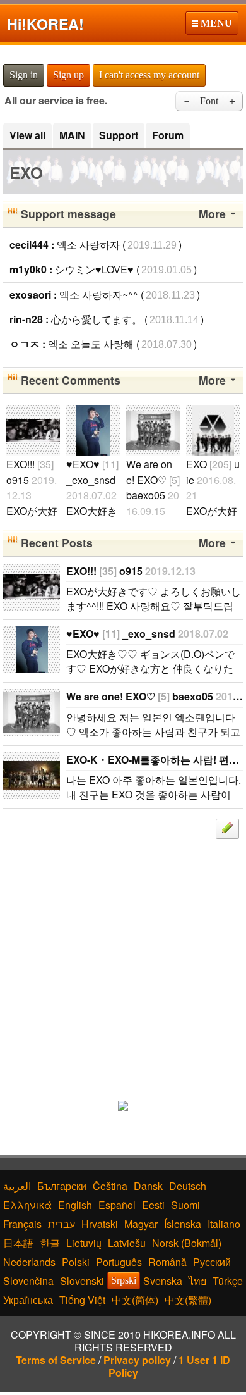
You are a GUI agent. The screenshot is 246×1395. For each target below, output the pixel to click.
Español (117, 1205)
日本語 (18, 1243)
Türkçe (228, 1281)
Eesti (153, 1205)
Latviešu (127, 1243)
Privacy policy (137, 1360)
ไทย (197, 1281)
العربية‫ (17, 1186)
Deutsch (187, 1186)
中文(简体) (135, 1300)
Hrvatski (99, 1224)
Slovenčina (28, 1281)
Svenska (162, 1281)
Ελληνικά (27, 1205)
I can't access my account (149, 75)
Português (119, 1262)
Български (61, 1186)
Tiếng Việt (82, 1300)
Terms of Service (56, 1360)
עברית (61, 1224)
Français (22, 1224)
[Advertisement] (123, 962)
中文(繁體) (188, 1300)
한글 (50, 1243)
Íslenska (182, 1224)
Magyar (141, 1224)
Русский (212, 1262)
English (75, 1205)
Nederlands (29, 1262)
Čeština (110, 1186)
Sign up (68, 75)
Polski (76, 1262)
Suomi (185, 1205)
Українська (28, 1300)
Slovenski (82, 1281)
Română (167, 1262)
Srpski (123, 1280)
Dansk (148, 1186)
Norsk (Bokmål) (186, 1243)
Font (209, 101)
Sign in (23, 75)
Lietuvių (84, 1243)
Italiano (224, 1224)
